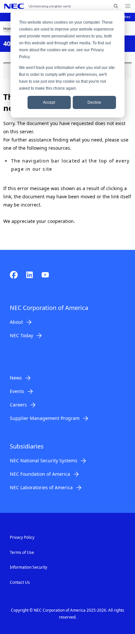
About (16, 322)
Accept (49, 102)
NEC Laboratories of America (41, 487)
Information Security (28, 567)
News (16, 378)
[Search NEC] (116, 6)
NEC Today (21, 335)
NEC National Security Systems (43, 460)
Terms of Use (22, 552)
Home (8, 29)
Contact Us (20, 582)
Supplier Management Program (45, 418)
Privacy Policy (22, 537)
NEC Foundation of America (40, 474)
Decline (94, 102)
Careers (18, 405)
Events (17, 391)
